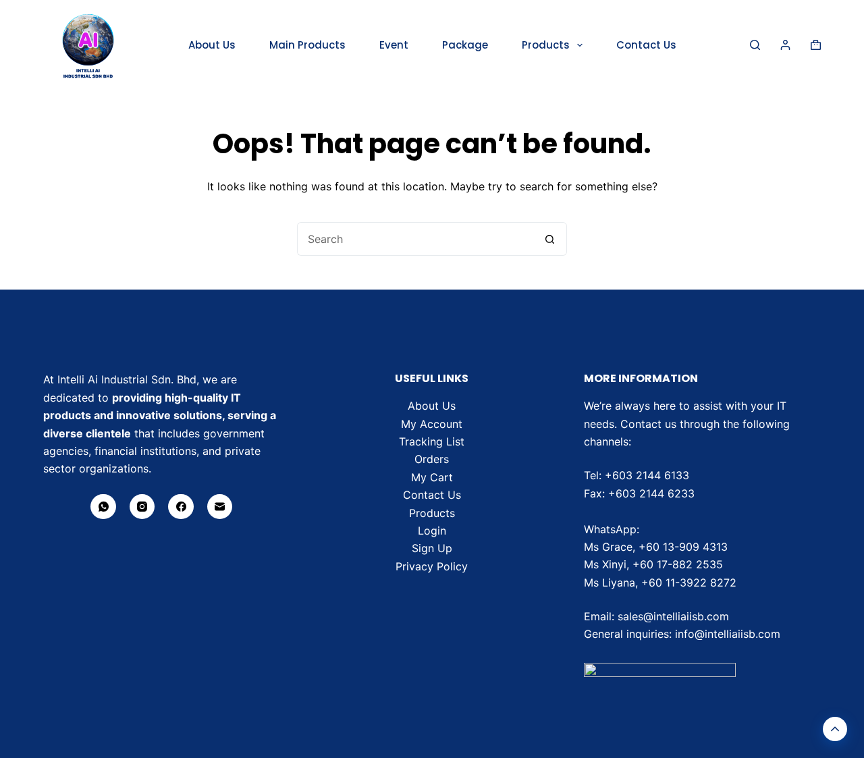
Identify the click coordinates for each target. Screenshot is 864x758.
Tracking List (431, 441)
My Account (431, 424)
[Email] (220, 507)
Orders (431, 459)
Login (432, 530)
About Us (212, 45)
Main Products (307, 45)
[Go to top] (835, 729)
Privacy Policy (432, 566)
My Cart (432, 477)
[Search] (755, 45)
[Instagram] (142, 507)
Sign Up (432, 548)
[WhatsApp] (103, 507)
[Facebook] (181, 507)
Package (465, 45)
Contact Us (646, 45)
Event (393, 45)
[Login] (785, 45)
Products (546, 45)
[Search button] (550, 239)
